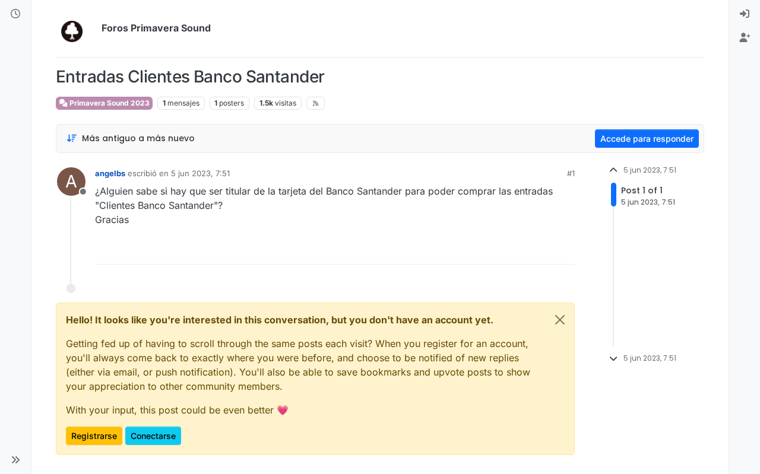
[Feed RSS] (315, 103)
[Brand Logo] (76, 28)
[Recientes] (15, 14)
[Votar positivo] (499, 250)
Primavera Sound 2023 (109, 102)
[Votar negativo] (541, 250)
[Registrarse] (744, 37)
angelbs (110, 173)
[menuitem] (744, 14)
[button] (15, 459)
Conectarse (153, 436)
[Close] (560, 319)
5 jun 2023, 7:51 (200, 173)
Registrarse (94, 436)
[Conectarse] (744, 14)
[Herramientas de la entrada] (564, 250)
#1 (571, 173)
